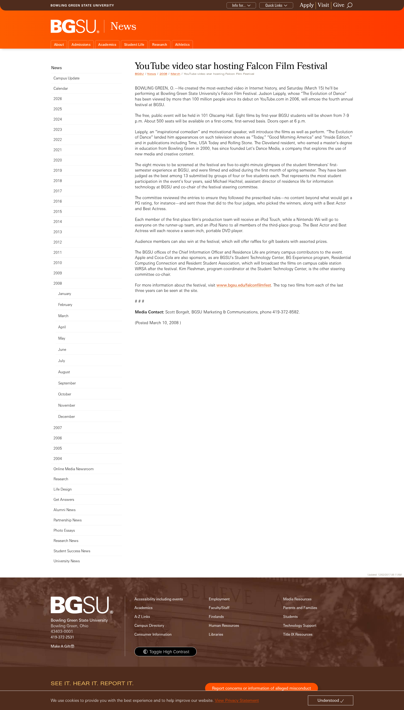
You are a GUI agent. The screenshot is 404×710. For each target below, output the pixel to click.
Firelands (216, 616)
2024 (58, 119)
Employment (219, 599)
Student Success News (72, 551)
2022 (58, 139)
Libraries (216, 634)
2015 (58, 211)
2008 (163, 73)
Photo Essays (64, 530)
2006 (58, 438)
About (59, 45)
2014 (58, 221)
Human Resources (224, 625)
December (66, 416)
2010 (58, 263)
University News (67, 561)
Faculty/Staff (219, 608)
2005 (58, 448)
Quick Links (273, 5)
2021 (58, 150)
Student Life (134, 45)
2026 (58, 99)
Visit (323, 5)
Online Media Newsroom (74, 469)
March (175, 73)
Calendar (61, 88)
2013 (58, 232)
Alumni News (65, 510)
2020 (58, 160)
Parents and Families (300, 608)
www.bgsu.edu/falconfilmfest (243, 285)
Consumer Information (153, 634)
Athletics (182, 45)
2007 (58, 428)
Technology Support (299, 625)
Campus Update (66, 78)
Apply (307, 5)
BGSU (139, 73)
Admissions (81, 45)
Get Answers (64, 499)
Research (159, 45)
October (64, 394)
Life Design (63, 489)
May (61, 338)
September (67, 383)
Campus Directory (149, 625)
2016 (58, 201)
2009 (58, 273)
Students (290, 616)
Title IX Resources (298, 634)
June (62, 349)
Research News (66, 540)
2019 (58, 170)
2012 (58, 242)
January (64, 293)
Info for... (239, 5)
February (65, 304)
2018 (58, 181)
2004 (58, 458)
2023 (58, 129)
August (64, 372)
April (62, 327)
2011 (58, 252)
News (151, 73)
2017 (58, 191)
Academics (107, 45)
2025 (58, 109)
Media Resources (297, 599)
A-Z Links (142, 616)
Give (338, 5)
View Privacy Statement (237, 700)
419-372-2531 (62, 637)
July (61, 361)
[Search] (349, 5)
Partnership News (68, 520)
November (66, 405)
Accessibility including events (158, 599)
